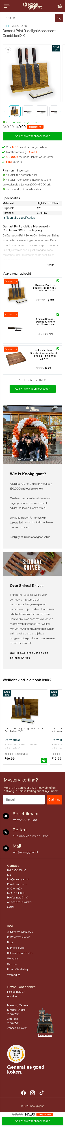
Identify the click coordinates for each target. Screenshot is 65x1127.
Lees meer (45, 1035)
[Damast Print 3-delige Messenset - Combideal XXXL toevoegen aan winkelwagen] (44, 760)
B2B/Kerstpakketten (18, 937)
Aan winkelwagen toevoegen (32, 388)
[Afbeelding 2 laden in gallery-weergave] (28, 111)
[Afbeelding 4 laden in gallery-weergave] (55, 111)
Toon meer (52, 265)
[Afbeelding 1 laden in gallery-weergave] (14, 111)
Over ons (12, 964)
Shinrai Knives (19, 26)
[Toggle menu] (7, 6)
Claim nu (54, 799)
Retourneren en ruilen (20, 953)
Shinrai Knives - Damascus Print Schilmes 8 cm (45, 322)
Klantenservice (15, 948)
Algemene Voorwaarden (20, 932)
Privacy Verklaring (17, 969)
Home (6, 26)
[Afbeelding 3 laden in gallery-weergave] (41, 111)
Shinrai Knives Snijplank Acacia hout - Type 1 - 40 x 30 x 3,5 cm (44, 354)
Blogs (10, 942)
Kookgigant (37, 1106)
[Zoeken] (59, 18)
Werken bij (13, 958)
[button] (59, 6)
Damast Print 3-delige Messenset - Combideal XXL (45, 288)
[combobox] (32, 18)
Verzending (13, 975)
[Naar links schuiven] (4, 112)
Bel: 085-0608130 (16, 870)
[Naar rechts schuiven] (61, 112)
